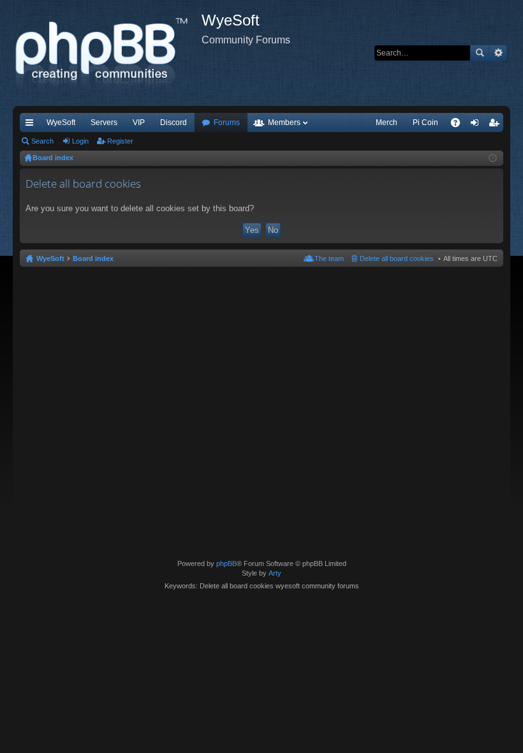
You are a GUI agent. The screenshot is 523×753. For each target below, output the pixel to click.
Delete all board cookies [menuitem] (397, 258)
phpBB (226, 563)
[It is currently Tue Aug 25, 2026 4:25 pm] (493, 158)
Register (120, 141)
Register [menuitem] (496, 125)
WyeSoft (61, 122)
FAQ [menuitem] (459, 125)
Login (80, 141)
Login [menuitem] (477, 125)
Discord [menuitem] (173, 122)
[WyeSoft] (107, 53)
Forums (227, 122)
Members (284, 122)
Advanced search (497, 53)
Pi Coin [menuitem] (425, 122)
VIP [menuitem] (139, 122)
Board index (93, 258)
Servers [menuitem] (104, 122)
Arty (275, 573)
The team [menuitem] (329, 258)
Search (479, 53)
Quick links (32, 125)
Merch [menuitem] (386, 122)
